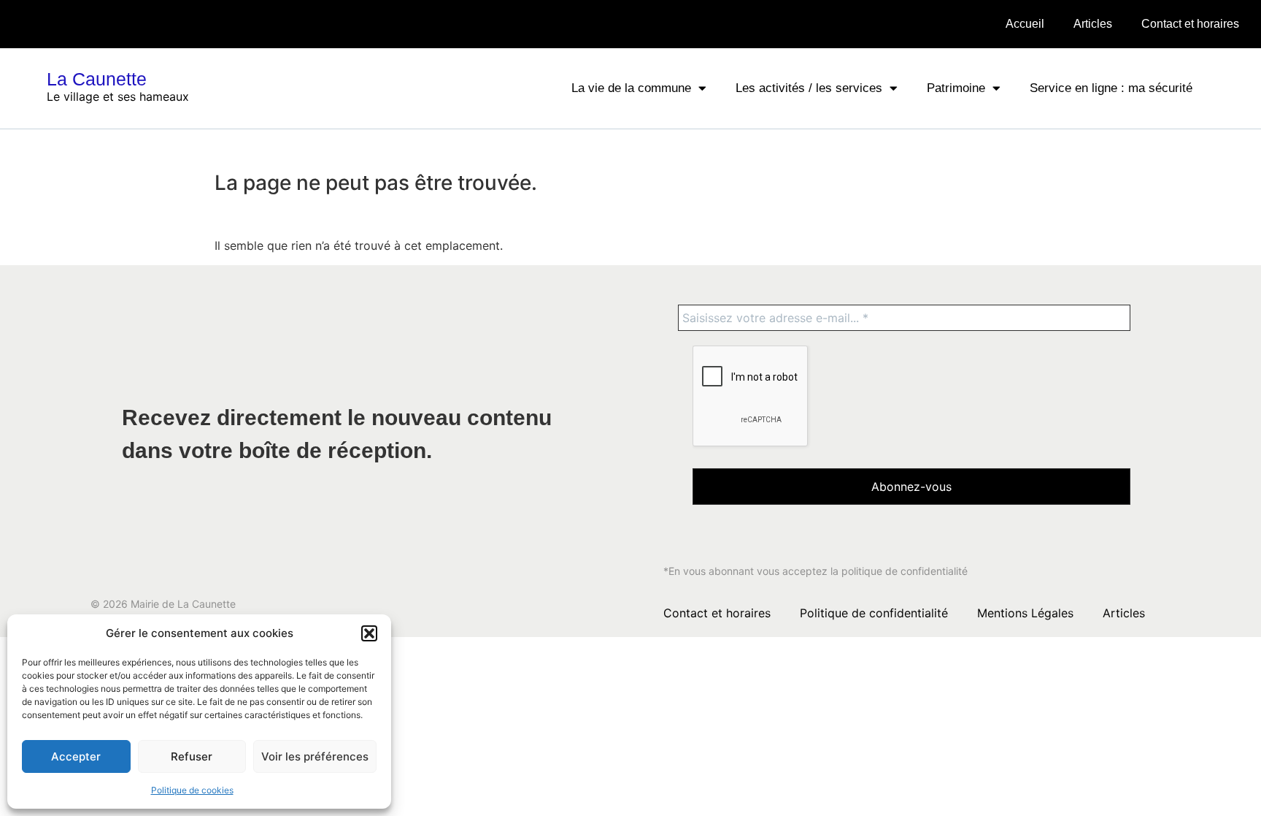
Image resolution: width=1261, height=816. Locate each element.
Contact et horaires (1190, 24)
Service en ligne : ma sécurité (1111, 88)
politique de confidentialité (904, 571)
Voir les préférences (315, 756)
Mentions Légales (1025, 613)
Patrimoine (956, 88)
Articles (1092, 24)
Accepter (76, 756)
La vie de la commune (631, 88)
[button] (369, 633)
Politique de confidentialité (874, 613)
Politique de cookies (192, 790)
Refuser (191, 756)
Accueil (1025, 24)
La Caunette (97, 79)
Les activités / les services (809, 88)
